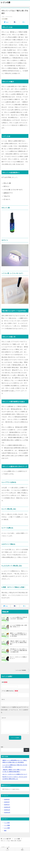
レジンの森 (5, 2)
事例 (5, 830)
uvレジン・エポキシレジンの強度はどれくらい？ (18, 657)
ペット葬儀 (7, 825)
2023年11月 (7, 809)
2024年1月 (7, 804)
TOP (7, 838)
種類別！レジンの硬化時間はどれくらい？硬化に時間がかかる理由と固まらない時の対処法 (18, 635)
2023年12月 (7, 807)
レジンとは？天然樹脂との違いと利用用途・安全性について (18, 626)
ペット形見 (7, 822)
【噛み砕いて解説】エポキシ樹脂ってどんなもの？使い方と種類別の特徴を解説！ (18, 643)
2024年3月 (7, 799)
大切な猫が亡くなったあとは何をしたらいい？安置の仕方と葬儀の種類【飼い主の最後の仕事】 (18, 650)
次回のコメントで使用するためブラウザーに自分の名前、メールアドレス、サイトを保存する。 (14, 710)
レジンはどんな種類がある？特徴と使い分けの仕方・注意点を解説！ (18, 618)
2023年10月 (7, 812)
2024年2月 (7, 802)
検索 (2, 747)
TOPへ (22, 849)
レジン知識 (4, 18)
